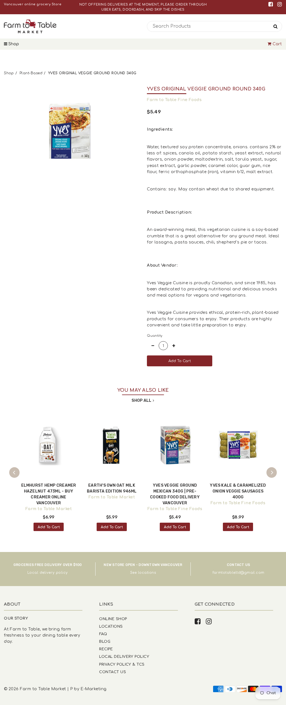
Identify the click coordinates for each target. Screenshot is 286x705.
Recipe (106, 649)
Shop (13, 44)
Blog (104, 641)
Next (271, 472)
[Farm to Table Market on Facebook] (271, 4)
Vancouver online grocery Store (32, 4)
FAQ (103, 634)
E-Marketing (93, 689)
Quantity (155, 336)
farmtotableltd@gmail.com (238, 573)
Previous (14, 472)
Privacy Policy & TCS (121, 664)
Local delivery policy (47, 573)
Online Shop (113, 619)
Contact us (112, 672)
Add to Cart (49, 527)
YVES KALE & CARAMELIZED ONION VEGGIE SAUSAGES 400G (238, 491)
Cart (277, 44)
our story (16, 618)
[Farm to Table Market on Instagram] (279, 4)
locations (147, 573)
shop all (141, 400)
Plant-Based (31, 73)
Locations (111, 626)
